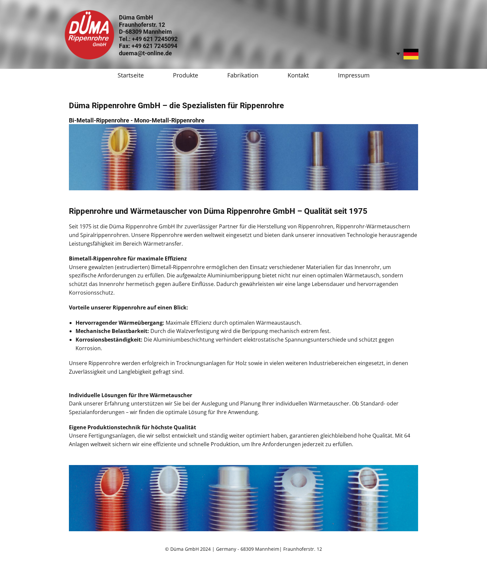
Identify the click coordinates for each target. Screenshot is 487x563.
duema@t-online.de (145, 53)
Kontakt (298, 75)
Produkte (185, 75)
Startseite (131, 75)
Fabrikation (242, 75)
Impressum (354, 75)
